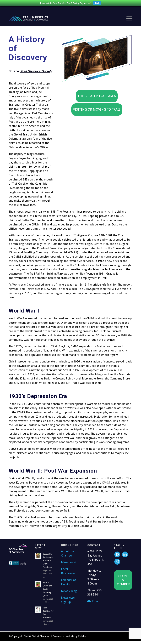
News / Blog (69, 591)
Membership (69, 562)
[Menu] (127, 18)
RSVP (97, 3)
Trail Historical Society (36, 71)
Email (95, 601)
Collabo (82, 636)
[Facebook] (117, 554)
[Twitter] (125, 554)
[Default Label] (117, 561)
